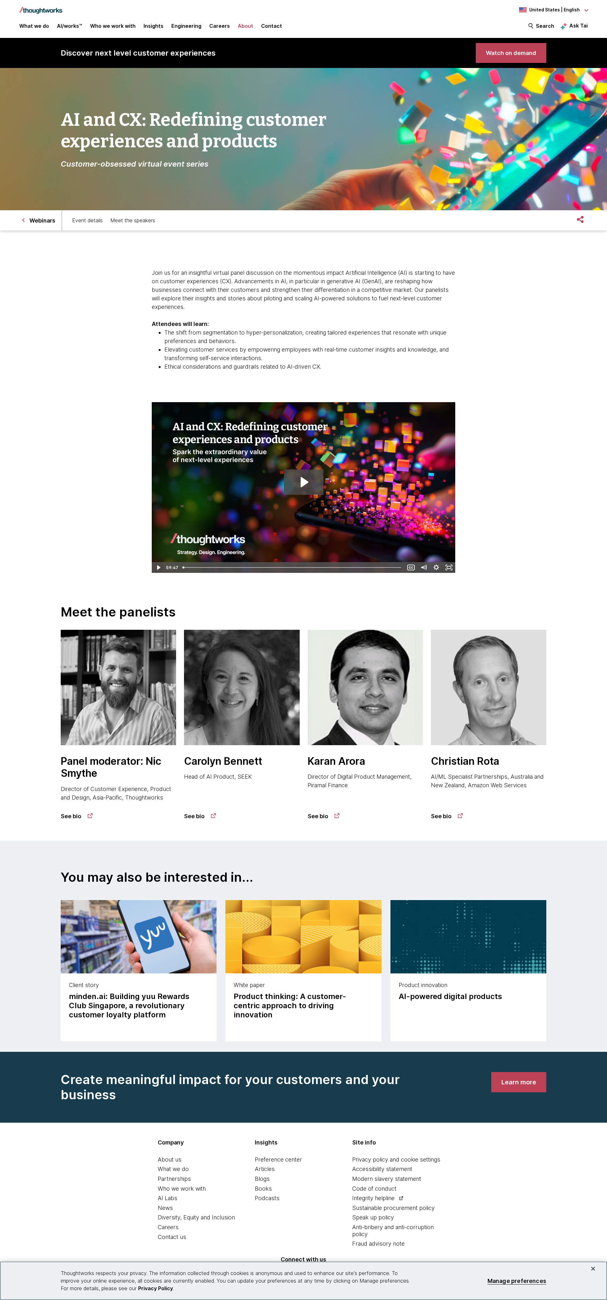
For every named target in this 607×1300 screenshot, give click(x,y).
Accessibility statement (382, 1169)
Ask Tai (578, 25)
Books (263, 1188)
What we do (173, 1169)
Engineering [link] (186, 26)
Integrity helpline (373, 1198)
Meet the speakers (132, 220)
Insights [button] (153, 26)
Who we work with (182, 1188)
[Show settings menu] (436, 567)
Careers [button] (219, 26)
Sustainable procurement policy (393, 1208)
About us (169, 1159)
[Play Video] (158, 567)
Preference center (278, 1159)
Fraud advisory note (378, 1243)
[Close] (593, 1269)
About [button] (245, 26)
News (165, 1208)
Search (545, 26)
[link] (511, 53)
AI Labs (167, 1198)
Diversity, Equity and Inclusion (196, 1217)
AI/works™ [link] (69, 26)
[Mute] (423, 567)
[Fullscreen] (449, 567)
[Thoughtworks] (40, 7)
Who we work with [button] (113, 26)
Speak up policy (373, 1217)
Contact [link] (271, 26)
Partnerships (174, 1178)
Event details (87, 220)
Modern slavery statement (386, 1178)
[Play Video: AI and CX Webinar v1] (303, 482)
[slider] (292, 567)
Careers (168, 1227)
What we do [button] (34, 26)
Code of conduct (374, 1188)
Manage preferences (516, 1280)
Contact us (172, 1237)
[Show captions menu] (411, 567)
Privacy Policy (155, 1288)
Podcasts (267, 1198)
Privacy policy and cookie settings (396, 1159)
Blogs (262, 1178)
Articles (265, 1169)
